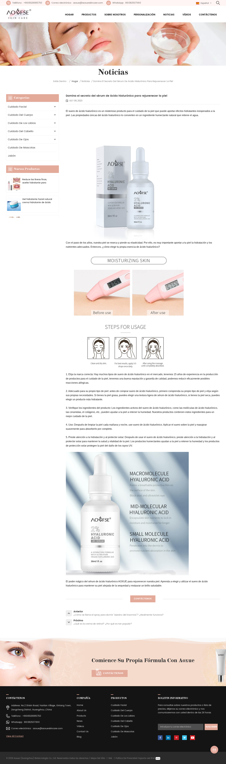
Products (81, 716)
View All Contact (15, 736)
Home (80, 705)
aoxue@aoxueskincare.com (48, 728)
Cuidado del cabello (20, 131)
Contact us (82, 731)
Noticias (168, 15)
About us (81, 710)
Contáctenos (208, 15)
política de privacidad (126, 758)
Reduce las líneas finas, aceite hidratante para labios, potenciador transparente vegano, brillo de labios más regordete (36, 181)
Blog (79, 737)
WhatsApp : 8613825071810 (126, 3)
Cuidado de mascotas (21, 148)
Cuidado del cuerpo (20, 115)
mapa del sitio (98, 758)
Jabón (12, 156)
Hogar (69, 15)
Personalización (144, 15)
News (79, 721)
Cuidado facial (17, 107)
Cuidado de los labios (22, 123)
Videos (80, 726)
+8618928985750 (31, 716)
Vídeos (186, 15)
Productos (89, 15)
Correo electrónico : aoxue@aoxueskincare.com (77, 3)
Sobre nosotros (115, 15)
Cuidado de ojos (18, 139)
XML (110, 758)
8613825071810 (32, 722)
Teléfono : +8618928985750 (27, 3)
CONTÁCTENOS (143, 598)
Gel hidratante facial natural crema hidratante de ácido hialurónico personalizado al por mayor (37, 201)
